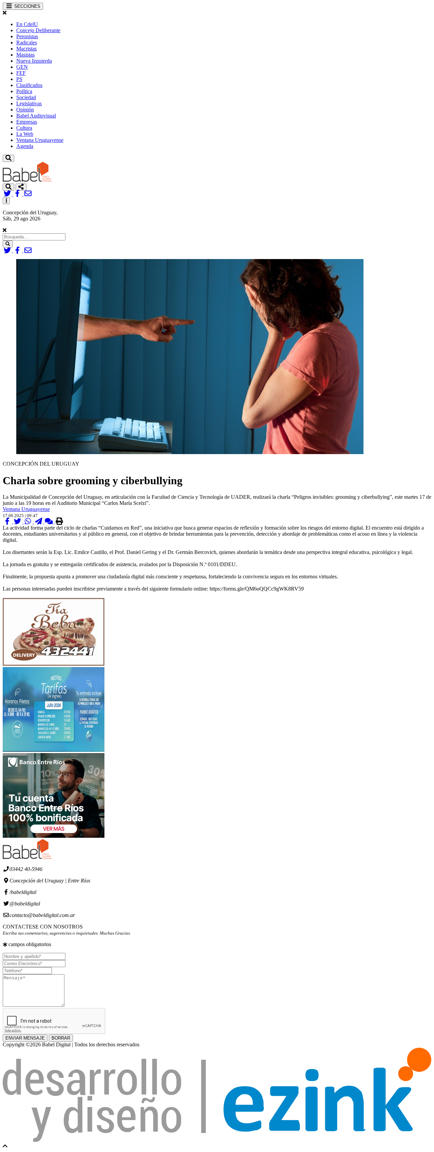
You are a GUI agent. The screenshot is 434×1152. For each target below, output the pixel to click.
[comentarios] (49, 522)
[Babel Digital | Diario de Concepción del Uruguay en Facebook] (18, 194)
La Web (24, 134)
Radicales (26, 42)
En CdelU (27, 24)
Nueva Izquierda (34, 61)
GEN (22, 67)
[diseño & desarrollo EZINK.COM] (217, 1140)
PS (19, 79)
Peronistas (27, 36)
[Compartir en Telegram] (39, 522)
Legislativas (29, 103)
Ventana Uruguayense (39, 140)
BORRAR (61, 1038)
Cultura (24, 128)
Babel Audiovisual (36, 116)
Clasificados (29, 85)
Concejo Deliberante (38, 30)
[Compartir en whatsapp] (28, 522)
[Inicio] (27, 180)
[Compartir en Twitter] (18, 522)
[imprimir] (59, 522)
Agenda (24, 146)
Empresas (26, 122)
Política (24, 91)
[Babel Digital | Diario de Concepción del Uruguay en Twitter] (8, 194)
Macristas (26, 48)
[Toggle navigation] (8, 158)
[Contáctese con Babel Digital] (28, 194)
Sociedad (26, 97)
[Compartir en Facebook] (8, 522)
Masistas (25, 55)
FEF (21, 73)
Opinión (25, 109)
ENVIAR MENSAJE (25, 1038)
